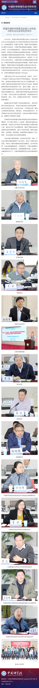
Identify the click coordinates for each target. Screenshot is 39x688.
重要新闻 (24, 17)
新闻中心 (18, 17)
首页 (13, 17)
